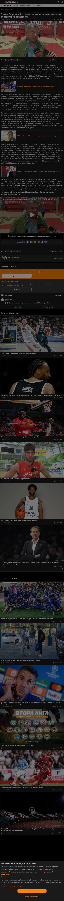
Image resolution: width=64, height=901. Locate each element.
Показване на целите (32, 896)
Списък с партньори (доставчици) (11, 886)
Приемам (32, 891)
